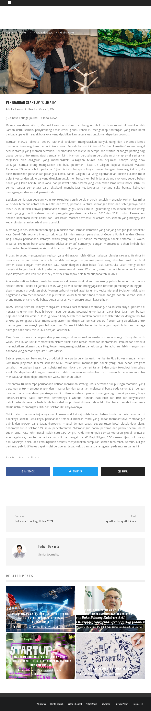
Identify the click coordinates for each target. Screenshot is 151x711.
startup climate (29, 457)
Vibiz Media (91, 704)
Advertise (106, 704)
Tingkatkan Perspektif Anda (119, 519)
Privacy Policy (121, 704)
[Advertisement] (77, 17)
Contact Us (138, 704)
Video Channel (75, 704)
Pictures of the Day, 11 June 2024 (34, 519)
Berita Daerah (57, 704)
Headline (33, 109)
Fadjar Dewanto (15, 109)
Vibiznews (41, 704)
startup (11, 457)
